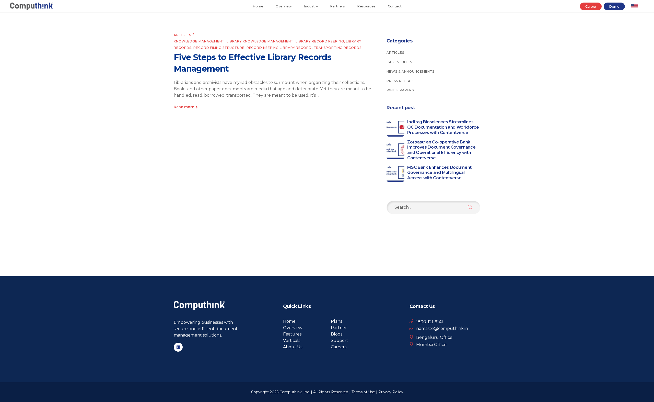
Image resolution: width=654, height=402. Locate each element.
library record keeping (320, 41)
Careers (338, 346)
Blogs (336, 334)
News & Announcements (410, 71)
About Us (292, 346)
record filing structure (218, 48)
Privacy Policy (390, 392)
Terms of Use (363, 392)
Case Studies (399, 62)
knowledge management (199, 41)
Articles (182, 35)
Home (289, 321)
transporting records (337, 48)
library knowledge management (260, 41)
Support (339, 340)
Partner (339, 327)
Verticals (291, 340)
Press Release (401, 81)
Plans (336, 321)
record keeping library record (279, 48)
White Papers (400, 90)
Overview (292, 327)
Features (292, 334)
